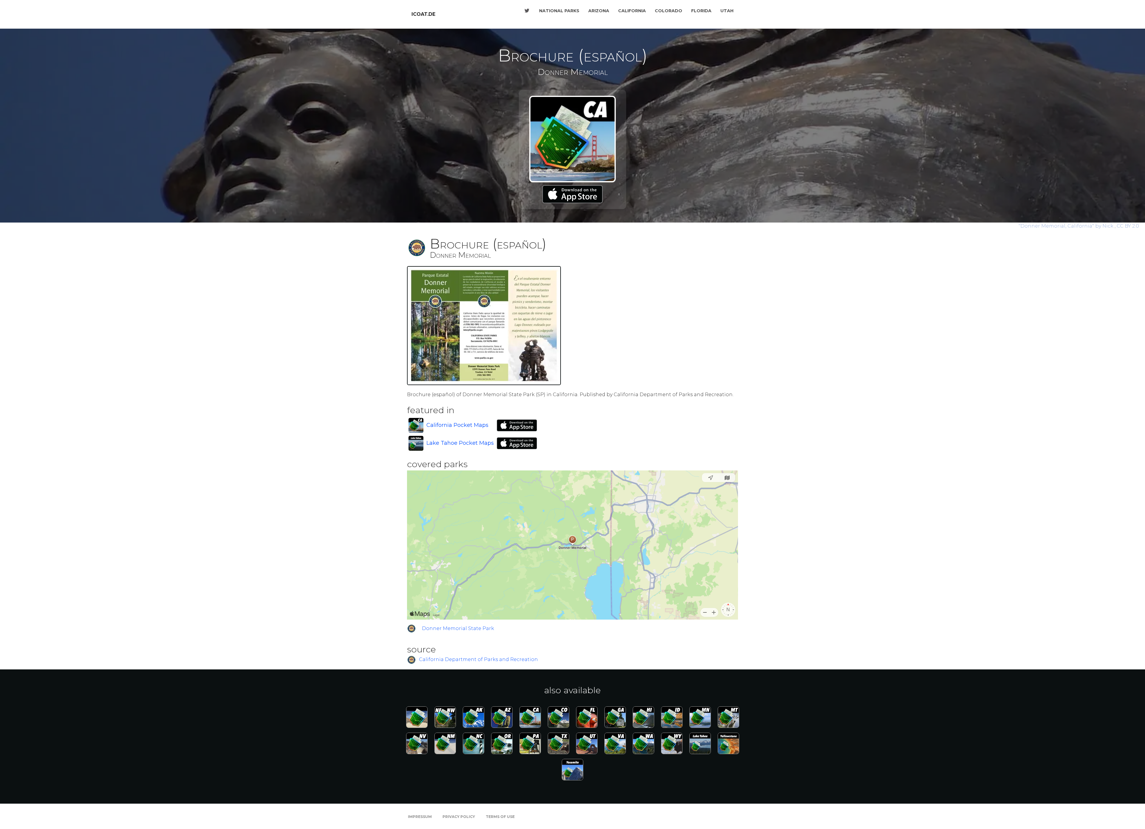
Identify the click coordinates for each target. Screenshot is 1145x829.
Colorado (668, 10)
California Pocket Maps (457, 425)
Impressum (420, 816)
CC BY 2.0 (1128, 226)
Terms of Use (500, 816)
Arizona (598, 10)
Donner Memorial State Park (458, 628)
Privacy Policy (458, 816)
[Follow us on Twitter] (527, 10)
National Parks (559, 10)
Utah (727, 10)
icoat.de (423, 14)
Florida (701, 10)
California (632, 10)
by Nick (1067, 226)
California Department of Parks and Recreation (478, 660)
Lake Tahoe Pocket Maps (460, 443)
